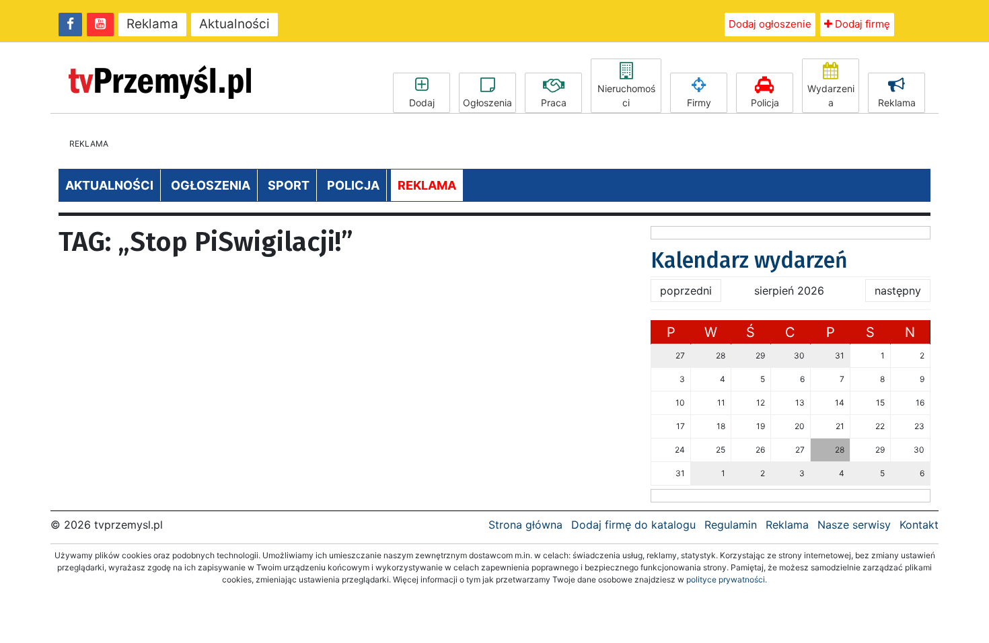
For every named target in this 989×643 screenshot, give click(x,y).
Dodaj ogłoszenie (770, 23)
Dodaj (422, 102)
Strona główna (525, 524)
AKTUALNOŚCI (109, 185)
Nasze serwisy (854, 524)
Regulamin (730, 524)
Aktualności (234, 24)
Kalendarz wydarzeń (749, 260)
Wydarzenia (830, 95)
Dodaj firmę (861, 23)
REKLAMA (427, 185)
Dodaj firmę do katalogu (633, 524)
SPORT (288, 185)
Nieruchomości (626, 95)
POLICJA (353, 185)
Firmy (699, 102)
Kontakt (919, 524)
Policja (765, 102)
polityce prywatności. (726, 579)
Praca (553, 102)
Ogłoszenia (487, 102)
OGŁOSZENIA (210, 185)
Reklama (152, 24)
